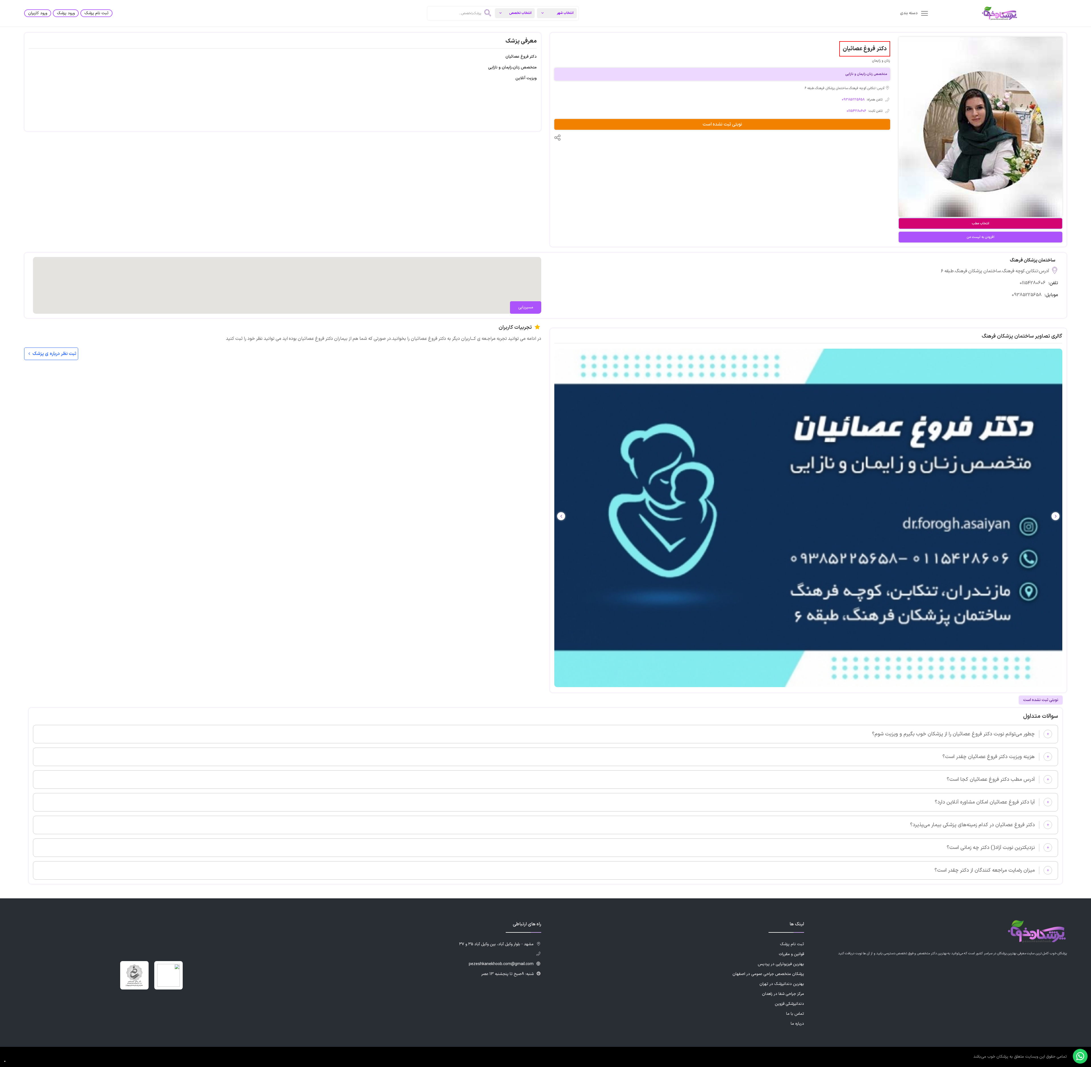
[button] (561, 516)
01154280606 (856, 111)
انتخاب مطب (980, 223)
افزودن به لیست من (980, 237)
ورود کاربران (37, 13)
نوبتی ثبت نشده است (722, 124)
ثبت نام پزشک (96, 13)
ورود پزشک (66, 13)
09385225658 (853, 99)
